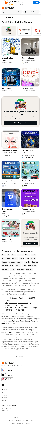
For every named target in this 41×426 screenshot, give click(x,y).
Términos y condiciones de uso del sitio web (20, 420)
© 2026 (20, 418)
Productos (4, 400)
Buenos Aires (30, 321)
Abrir (36, 3)
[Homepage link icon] (16, 356)
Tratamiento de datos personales (20, 423)
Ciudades (4, 398)
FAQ (2, 392)
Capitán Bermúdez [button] (31, 12)
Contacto (4, 395)
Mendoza (12, 323)
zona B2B (4, 411)
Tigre (22, 321)
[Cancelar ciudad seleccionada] (37, 12)
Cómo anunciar (6, 408)
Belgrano (15, 321)
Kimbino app (14, 332)
